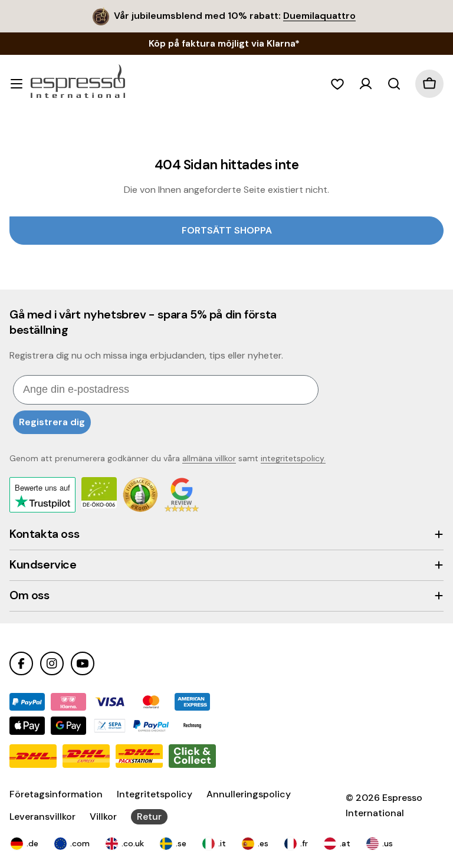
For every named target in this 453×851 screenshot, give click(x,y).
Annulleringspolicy (248, 794)
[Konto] (366, 84)
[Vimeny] (16, 84)
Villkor (103, 816)
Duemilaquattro (319, 15)
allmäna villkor (209, 458)
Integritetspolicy (154, 794)
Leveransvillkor (42, 816)
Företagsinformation (56, 794)
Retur (149, 816)
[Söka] (394, 84)
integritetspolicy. (293, 458)
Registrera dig (52, 422)
